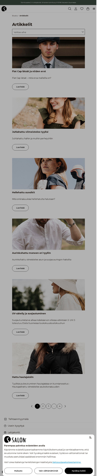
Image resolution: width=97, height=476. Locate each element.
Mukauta (18, 471)
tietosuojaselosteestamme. (66, 462)
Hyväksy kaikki (79, 471)
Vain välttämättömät (48, 471)
